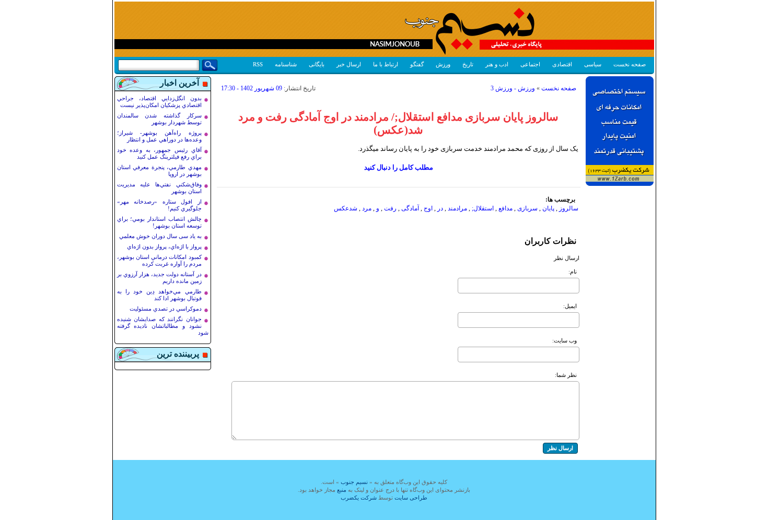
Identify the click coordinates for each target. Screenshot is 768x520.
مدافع (505, 208)
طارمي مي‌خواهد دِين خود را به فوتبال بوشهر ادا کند (159, 294)
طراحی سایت (410, 497)
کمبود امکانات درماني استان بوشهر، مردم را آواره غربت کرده (159, 260)
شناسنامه (286, 64)
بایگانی (316, 64)
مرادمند (457, 208)
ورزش (443, 64)
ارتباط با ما (385, 64)
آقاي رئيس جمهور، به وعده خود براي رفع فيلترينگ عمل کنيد (159, 153)
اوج (428, 208)
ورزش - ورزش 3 (513, 88)
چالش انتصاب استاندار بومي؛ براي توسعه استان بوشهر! (159, 222)
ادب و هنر (496, 64)
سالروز (568, 208)
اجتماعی (530, 64)
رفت (390, 208)
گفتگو (417, 64)
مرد (366, 208)
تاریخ (467, 64)
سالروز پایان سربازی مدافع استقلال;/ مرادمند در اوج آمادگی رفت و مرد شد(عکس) (398, 123)
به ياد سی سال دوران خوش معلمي (160, 236)
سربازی (527, 208)
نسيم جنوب (354, 482)
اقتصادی (562, 64)
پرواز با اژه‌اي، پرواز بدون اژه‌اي (164, 246)
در (440, 208)
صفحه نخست (629, 64)
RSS (258, 64)
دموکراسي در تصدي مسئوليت (166, 308)
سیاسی (592, 64)
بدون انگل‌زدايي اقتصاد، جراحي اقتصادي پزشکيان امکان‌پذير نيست (159, 101)
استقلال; (483, 208)
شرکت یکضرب (359, 497)
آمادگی (410, 208)
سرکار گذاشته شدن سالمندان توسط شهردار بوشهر (159, 118)
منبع (341, 490)
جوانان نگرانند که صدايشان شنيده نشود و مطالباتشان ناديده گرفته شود (162, 326)
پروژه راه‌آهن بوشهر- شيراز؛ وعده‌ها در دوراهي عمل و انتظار (159, 136)
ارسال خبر (348, 64)
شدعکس (345, 208)
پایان (548, 208)
